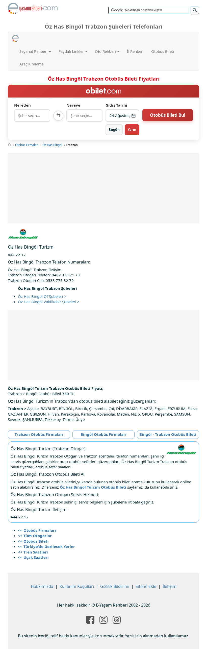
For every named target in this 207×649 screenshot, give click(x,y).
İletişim (169, 586)
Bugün (114, 129)
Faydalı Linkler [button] (72, 51)
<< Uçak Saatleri (33, 557)
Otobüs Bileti (162, 51)
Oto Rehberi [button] (106, 51)
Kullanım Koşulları (77, 586)
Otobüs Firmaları (27, 145)
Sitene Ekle (146, 586)
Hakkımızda (42, 586)
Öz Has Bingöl (52, 145)
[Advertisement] (103, 188)
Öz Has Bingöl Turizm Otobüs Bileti (93, 487)
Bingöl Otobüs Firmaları (103, 434)
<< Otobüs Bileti (33, 541)
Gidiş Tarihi (116, 105)
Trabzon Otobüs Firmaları (39, 434)
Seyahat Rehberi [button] (33, 51)
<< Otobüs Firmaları (37, 530)
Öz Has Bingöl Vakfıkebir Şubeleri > (49, 301)
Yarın (132, 129)
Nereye (73, 105)
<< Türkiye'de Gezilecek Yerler (46, 546)
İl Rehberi (135, 51)
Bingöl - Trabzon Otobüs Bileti (167, 434)
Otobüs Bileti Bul (167, 115)
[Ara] (194, 10)
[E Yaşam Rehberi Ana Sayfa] (33, 8)
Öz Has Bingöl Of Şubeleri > (42, 296)
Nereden (22, 105)
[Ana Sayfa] (9, 145)
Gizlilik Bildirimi (114, 586)
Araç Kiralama (31, 63)
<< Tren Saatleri (33, 552)
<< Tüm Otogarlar (35, 535)
